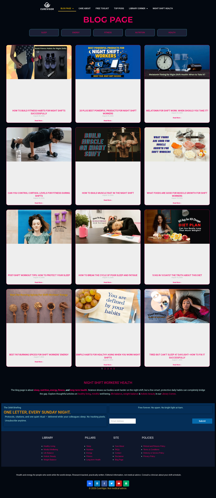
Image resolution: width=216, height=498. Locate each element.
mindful (96, 393)
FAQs (117, 449)
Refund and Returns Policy (154, 446)
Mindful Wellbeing (51, 449)
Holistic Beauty (50, 456)
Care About (119, 446)
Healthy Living (49, 446)
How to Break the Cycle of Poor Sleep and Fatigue (108, 275)
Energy (89, 453)
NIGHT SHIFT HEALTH (163, 8)
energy (53, 390)
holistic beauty (148, 393)
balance (134, 393)
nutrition (44, 390)
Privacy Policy (149, 456)
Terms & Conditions (151, 449)
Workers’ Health (118, 383)
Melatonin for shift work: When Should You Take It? (177, 110)
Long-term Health (93, 460)
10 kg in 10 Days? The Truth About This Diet (177, 275)
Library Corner (169, 393)
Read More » (39, 121)
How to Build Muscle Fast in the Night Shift (108, 193)
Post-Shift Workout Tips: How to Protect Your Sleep (39, 275)
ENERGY (76, 32)
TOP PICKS (119, 8)
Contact (118, 453)
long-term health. (79, 390)
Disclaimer (119, 456)
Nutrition (89, 449)
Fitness (89, 456)
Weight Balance (50, 460)
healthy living (84, 393)
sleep (36, 390)
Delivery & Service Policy (153, 453)
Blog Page (119, 460)
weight (126, 393)
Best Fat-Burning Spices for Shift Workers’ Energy (38, 354)
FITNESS (108, 32)
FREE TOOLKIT (102, 8)
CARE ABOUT (85, 8)
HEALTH (172, 32)
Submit (202, 421)
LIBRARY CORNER (137, 8)
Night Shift (94, 383)
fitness (61, 390)
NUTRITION (140, 32)
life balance (116, 393)
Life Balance (49, 453)
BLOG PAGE (66, 8)
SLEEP (44, 32)
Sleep (88, 446)
